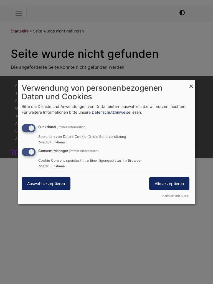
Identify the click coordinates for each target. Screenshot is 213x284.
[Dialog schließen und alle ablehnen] (191, 83)
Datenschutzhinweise (111, 112)
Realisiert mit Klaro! (175, 196)
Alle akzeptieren (169, 183)
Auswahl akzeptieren (46, 183)
